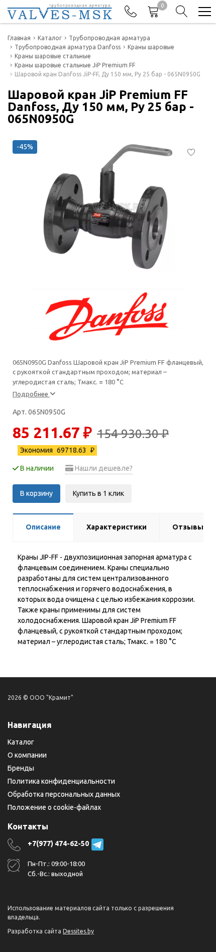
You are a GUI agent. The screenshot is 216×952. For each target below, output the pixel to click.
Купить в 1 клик (98, 493)
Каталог (21, 742)
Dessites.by (78, 931)
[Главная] (59, 12)
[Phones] (131, 12)
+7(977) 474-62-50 (58, 843)
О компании (27, 755)
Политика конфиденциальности (61, 781)
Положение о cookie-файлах (54, 807)
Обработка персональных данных (64, 794)
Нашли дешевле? (103, 468)
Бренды (21, 768)
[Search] (182, 12)
